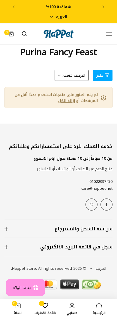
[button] (103, 7)
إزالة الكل (66, 100)
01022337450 (100, 181)
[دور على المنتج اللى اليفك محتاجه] (24, 34)
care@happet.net (96, 188)
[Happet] (59, 33)
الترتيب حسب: (73, 75)
